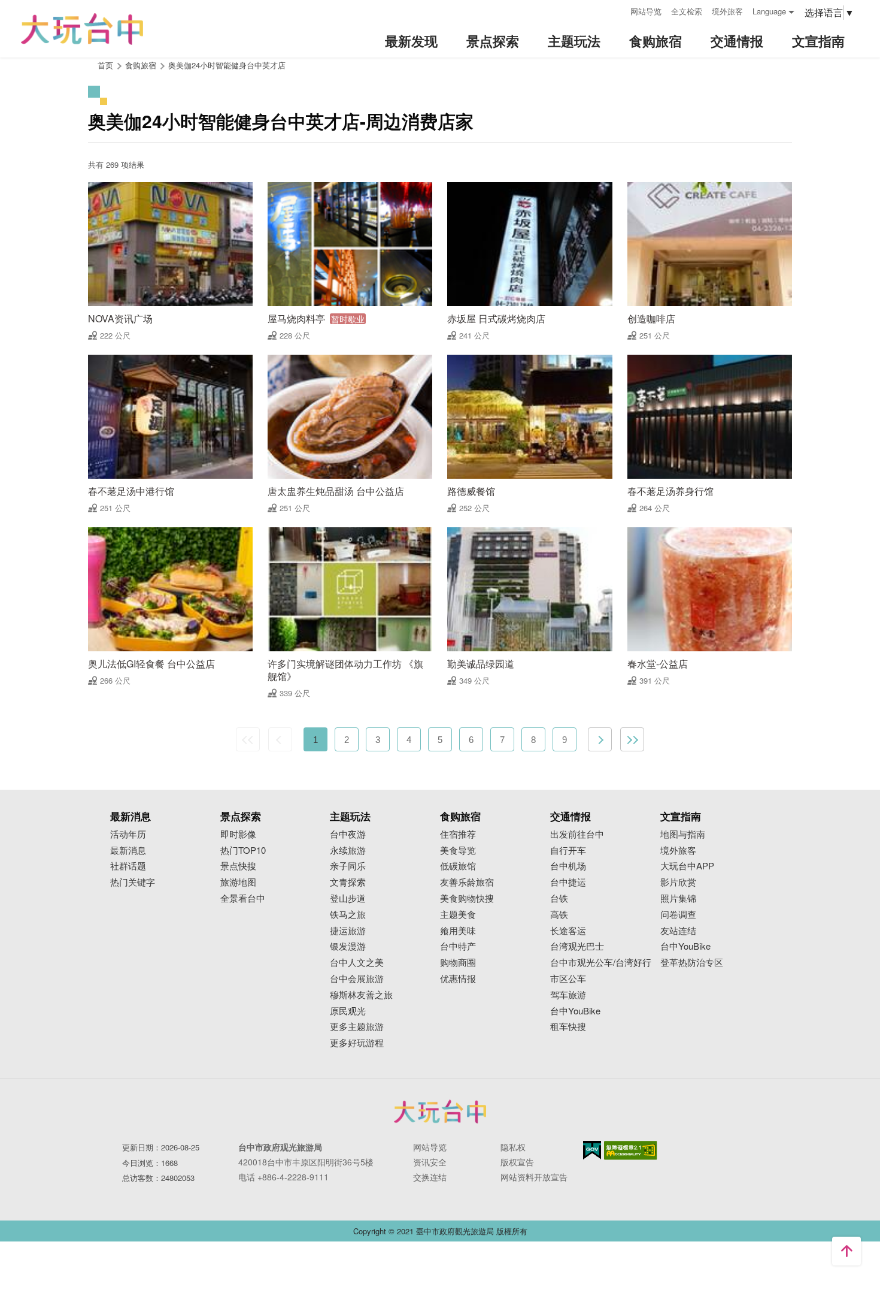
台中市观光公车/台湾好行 (600, 962)
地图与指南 (682, 834)
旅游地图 (238, 882)
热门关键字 (132, 882)
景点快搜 (238, 866)
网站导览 (645, 11)
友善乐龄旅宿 (467, 882)
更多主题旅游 (357, 1027)
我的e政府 (592, 1150)
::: (617, 10)
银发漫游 (348, 946)
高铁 (559, 915)
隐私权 (513, 1147)
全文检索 (686, 11)
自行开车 (568, 850)
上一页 (280, 739)
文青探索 (348, 882)
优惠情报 (458, 979)
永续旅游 (348, 850)
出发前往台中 (577, 834)
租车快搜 (568, 1027)
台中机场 (568, 866)
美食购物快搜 (467, 898)
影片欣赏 (678, 882)
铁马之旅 (348, 915)
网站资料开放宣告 (534, 1177)
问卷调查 (678, 915)
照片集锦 (678, 898)
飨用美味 (458, 931)
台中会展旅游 (357, 979)
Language (769, 11)
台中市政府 (440, 1111)
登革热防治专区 (691, 962)
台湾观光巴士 (577, 946)
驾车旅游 (568, 995)
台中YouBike (575, 1011)
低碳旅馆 (458, 866)
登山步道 (348, 898)
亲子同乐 (348, 866)
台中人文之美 (357, 962)
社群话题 (128, 866)
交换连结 (430, 1177)
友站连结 (678, 931)
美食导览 (458, 850)
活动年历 (128, 834)
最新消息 (128, 850)
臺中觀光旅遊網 (82, 29)
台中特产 (458, 946)
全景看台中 (242, 898)
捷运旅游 (348, 931)
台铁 (559, 898)
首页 (105, 65)
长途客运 (568, 931)
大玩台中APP (687, 866)
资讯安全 (430, 1162)
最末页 (632, 739)
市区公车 (568, 979)
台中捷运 (568, 882)
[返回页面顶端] (846, 1251)
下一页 (600, 739)
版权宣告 (517, 1162)
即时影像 (238, 834)
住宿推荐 (458, 834)
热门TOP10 (243, 850)
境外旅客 (727, 11)
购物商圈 (458, 962)
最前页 (248, 739)
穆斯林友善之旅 (361, 995)
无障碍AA (630, 1150)
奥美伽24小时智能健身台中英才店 (227, 65)
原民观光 (348, 1011)
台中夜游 (348, 834)
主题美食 (458, 915)
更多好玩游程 (357, 1043)
